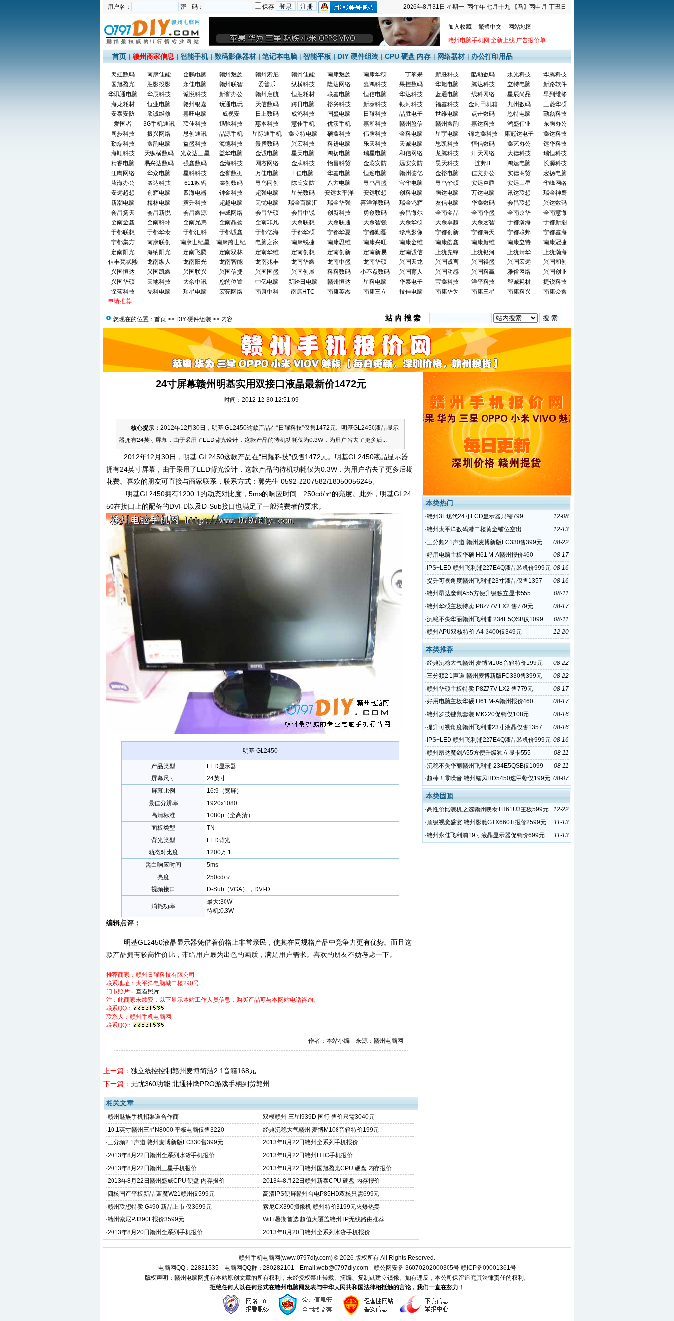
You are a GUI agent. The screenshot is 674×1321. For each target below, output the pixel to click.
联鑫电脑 (339, 94)
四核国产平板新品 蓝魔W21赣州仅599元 (161, 1193)
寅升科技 (195, 202)
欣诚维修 (159, 113)
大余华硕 (411, 222)
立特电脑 (519, 84)
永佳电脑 (195, 84)
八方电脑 (339, 183)
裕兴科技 (339, 104)
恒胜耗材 (303, 94)
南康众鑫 (555, 291)
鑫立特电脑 (303, 133)
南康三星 (483, 291)
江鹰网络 (123, 173)
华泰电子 (411, 281)
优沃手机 (339, 123)
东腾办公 (555, 123)
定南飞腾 (195, 252)
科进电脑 (339, 143)
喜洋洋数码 (375, 202)
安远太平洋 (339, 192)
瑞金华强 (339, 202)
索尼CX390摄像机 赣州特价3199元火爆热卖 (321, 1206)
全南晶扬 (231, 222)
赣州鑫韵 (447, 123)
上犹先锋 (447, 252)
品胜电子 (411, 113)
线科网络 (483, 94)
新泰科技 (375, 104)
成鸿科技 (303, 113)
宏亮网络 (231, 291)
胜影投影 (159, 84)
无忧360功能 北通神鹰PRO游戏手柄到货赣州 (200, 1084)
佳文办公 (483, 173)
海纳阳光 (159, 252)
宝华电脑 (411, 183)
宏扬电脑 (555, 173)
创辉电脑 (159, 192)
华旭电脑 (447, 84)
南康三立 (375, 291)
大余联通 (339, 222)
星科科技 (195, 173)
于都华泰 (159, 232)
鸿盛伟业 (519, 123)
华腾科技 (555, 74)
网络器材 (451, 56)
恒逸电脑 (375, 173)
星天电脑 (303, 153)
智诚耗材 (519, 281)
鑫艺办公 (519, 143)
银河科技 (411, 104)
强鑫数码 (195, 163)
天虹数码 (123, 74)
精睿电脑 (123, 163)
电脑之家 (267, 242)
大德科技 (519, 153)
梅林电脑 (159, 202)
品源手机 (231, 133)
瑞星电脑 (375, 153)
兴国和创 (555, 261)
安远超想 (123, 192)
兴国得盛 (483, 261)
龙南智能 (231, 261)
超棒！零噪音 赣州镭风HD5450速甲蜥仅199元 (488, 778)
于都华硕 (303, 232)
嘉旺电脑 (195, 113)
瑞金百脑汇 (303, 202)
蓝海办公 (123, 183)
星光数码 (303, 192)
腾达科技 (483, 84)
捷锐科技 (555, 281)
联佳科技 (195, 123)
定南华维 (267, 252)
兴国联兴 (195, 271)
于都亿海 (267, 232)
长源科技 (555, 163)
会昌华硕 (267, 212)
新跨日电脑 (303, 281)
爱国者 (123, 123)
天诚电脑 (411, 143)
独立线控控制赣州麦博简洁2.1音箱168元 (193, 1071)
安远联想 (375, 192)
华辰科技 (159, 94)
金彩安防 (375, 163)
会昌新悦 (159, 212)
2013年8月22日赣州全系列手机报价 (310, 1142)
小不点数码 (375, 271)
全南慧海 (555, 212)
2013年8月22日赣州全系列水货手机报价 (161, 1155)
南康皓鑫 (447, 242)
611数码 (195, 183)
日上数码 (267, 113)
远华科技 (555, 143)
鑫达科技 (555, 133)
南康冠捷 (555, 242)
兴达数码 (555, 202)
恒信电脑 (375, 94)
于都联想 (123, 232)
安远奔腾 (483, 183)
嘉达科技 (483, 123)
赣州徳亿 (411, 173)
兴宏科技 (303, 143)
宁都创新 (447, 232)
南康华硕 (375, 74)
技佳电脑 (411, 291)
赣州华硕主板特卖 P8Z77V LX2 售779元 (480, 606)
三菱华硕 (555, 104)
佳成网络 (231, 212)
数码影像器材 (235, 56)
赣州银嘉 (195, 104)
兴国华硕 (123, 281)
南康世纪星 (195, 242)
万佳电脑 (267, 173)
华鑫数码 (483, 202)
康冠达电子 (519, 133)
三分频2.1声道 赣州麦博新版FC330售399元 (165, 1142)
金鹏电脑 (195, 74)
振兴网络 (159, 133)
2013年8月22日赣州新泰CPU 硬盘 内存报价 (321, 1180)
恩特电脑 (519, 113)
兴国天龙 (411, 261)
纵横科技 (303, 84)
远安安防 (411, 163)
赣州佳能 (303, 74)
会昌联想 (519, 202)
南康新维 (483, 242)
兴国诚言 (447, 261)
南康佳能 (159, 74)
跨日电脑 (303, 104)
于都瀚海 (519, 222)
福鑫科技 (447, 104)
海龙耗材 (123, 104)
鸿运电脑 (519, 163)
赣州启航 (267, 94)
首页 (119, 56)
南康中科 (267, 291)
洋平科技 (483, 281)
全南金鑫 (123, 222)
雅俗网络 (519, 271)
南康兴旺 (375, 242)
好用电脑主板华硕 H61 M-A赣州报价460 (480, 554)
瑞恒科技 (555, 153)
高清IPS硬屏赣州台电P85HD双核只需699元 (321, 1193)
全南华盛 (483, 212)
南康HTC (303, 291)
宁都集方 (123, 242)
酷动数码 (483, 74)
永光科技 (519, 74)
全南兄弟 (195, 222)
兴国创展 (303, 271)
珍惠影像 (411, 232)
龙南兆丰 (267, 261)
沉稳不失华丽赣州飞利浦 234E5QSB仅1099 (485, 619)
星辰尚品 (519, 94)
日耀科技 (375, 113)
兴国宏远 (519, 261)
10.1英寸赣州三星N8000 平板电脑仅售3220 (166, 1129)
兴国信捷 (231, 271)
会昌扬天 (123, 212)
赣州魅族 (231, 74)
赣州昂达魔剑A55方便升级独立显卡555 (479, 593)
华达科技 (411, 94)
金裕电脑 (447, 173)
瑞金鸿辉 (411, 202)
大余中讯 (195, 281)
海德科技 (231, 143)
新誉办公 (231, 94)
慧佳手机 (303, 123)
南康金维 (411, 242)
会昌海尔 (411, 212)
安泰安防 (123, 113)
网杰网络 (267, 163)
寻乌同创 (267, 183)
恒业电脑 (159, 104)
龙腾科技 (447, 153)
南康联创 (159, 242)
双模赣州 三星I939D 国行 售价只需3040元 (318, 1116)
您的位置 (231, 281)
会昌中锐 (303, 212)
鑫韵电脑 (159, 143)
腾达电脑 (447, 192)
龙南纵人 (159, 261)
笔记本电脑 (279, 56)
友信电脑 (447, 202)
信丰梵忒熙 (123, 261)
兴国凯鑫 (159, 271)
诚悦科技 (195, 94)
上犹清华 (519, 252)
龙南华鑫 (303, 261)
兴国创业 (555, 271)
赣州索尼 (267, 74)
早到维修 (555, 94)
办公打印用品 (492, 56)
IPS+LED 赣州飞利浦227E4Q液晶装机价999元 (489, 567)
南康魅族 (339, 74)
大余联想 (303, 222)
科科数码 (339, 271)
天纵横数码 (159, 153)
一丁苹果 (411, 74)
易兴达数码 (159, 163)
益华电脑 (231, 153)
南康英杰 (339, 291)
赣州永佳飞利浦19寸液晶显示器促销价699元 (486, 835)
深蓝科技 (123, 291)
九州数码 (519, 104)
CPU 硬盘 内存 (408, 56)
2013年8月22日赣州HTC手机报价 (308, 1155)
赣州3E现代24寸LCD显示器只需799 (475, 516)
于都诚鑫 (231, 232)
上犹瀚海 (555, 252)
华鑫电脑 (339, 173)
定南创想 (303, 252)
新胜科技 (447, 74)
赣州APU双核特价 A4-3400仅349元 (474, 631)
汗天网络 (483, 153)
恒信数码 (483, 143)
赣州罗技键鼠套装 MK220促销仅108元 (478, 714)
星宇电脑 (447, 133)
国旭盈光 (123, 84)
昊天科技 (447, 163)
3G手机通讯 (159, 123)
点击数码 (483, 113)
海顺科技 (123, 153)
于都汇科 (195, 232)
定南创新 (339, 252)
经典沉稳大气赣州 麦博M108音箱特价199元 (321, 1129)
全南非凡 (267, 222)
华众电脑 (159, 173)
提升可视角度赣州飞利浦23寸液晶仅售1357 (484, 580)
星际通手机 (267, 133)
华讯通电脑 (123, 94)
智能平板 (317, 56)
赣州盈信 (411, 123)
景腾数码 (267, 143)
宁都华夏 (339, 232)
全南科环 (159, 222)
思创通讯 (195, 133)
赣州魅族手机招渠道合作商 (143, 1116)
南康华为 (447, 291)
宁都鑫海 (555, 232)
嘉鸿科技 (375, 84)
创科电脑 (411, 192)
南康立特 (519, 242)
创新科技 (339, 212)
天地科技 (159, 281)
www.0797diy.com (306, 1257)
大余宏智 (483, 222)
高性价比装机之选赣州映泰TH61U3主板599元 (488, 809)
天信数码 (267, 104)
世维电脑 (447, 113)
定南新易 (375, 252)
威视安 (231, 113)
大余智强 (375, 222)
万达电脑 (483, 192)
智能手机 (194, 56)
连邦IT (483, 163)
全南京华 (519, 212)
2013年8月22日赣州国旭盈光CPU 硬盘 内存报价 (327, 1168)
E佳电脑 (303, 173)
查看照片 (147, 991)
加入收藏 (460, 26)
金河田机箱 (483, 104)
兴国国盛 (267, 271)
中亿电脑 (267, 281)
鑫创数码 (231, 183)
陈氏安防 (303, 183)
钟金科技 (231, 192)
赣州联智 (231, 84)
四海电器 (195, 192)
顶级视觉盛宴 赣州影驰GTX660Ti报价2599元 (486, 822)
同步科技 (123, 133)
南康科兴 (519, 291)
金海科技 (231, 163)
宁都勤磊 (375, 232)
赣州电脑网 (189, 1277)
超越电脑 (231, 202)
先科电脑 (159, 291)
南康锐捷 (303, 242)
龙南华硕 (375, 261)
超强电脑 (267, 192)
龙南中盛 (339, 261)
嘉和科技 (375, 123)
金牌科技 (303, 163)
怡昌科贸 (339, 163)
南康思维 (339, 242)
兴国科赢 (483, 271)
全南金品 (447, 212)
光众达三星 (195, 153)
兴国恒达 (123, 271)
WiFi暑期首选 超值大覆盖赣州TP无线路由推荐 (323, 1219)
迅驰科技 (231, 123)
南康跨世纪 (231, 242)
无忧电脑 (267, 202)
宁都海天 (483, 232)
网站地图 (520, 26)
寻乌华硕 (447, 183)
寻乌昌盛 (375, 183)
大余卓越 (447, 222)
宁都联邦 (519, 232)
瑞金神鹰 (555, 192)
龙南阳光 (195, 261)
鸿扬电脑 (339, 153)
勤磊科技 (555, 113)
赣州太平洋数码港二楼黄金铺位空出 (474, 529)
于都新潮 (555, 222)
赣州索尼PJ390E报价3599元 (146, 1219)
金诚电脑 (267, 153)
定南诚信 (411, 252)
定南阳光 (123, 252)
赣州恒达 (339, 281)
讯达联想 (519, 192)
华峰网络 (555, 183)
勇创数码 (375, 212)
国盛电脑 (339, 113)
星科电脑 (375, 281)
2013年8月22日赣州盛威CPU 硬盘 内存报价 (166, 1180)
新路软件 (555, 84)
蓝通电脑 (447, 94)
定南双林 (231, 252)
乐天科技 (375, 143)
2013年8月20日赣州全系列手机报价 (155, 1232)
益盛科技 (195, 143)
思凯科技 (447, 143)
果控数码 (411, 84)
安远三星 (519, 183)
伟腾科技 (375, 133)
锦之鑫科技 (483, 133)
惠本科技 (267, 123)
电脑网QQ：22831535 (188, 1267)
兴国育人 (411, 271)
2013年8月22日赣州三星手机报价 (152, 1168)
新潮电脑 (123, 202)
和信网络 (411, 153)
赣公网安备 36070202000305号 (417, 1267)
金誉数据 (231, 173)
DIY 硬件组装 (357, 56)
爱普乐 (267, 84)
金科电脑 (411, 133)
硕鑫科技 (339, 133)
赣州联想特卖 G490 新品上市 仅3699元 (160, 1206)
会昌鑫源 (195, 212)
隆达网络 (339, 84)
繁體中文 (490, 26)
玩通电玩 (231, 104)
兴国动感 (447, 271)
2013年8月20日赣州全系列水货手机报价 (316, 1232)
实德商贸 (519, 173)
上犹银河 (483, 252)
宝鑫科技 (447, 281)
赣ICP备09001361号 (488, 1267)
